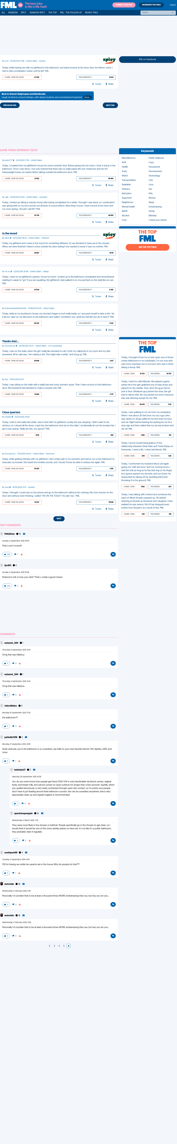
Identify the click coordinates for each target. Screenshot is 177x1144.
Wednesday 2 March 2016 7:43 (25, 820)
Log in (173, 5)
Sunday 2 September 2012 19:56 (15, 572)
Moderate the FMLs (151, 5)
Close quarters (11, 412)
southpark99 (11, 853)
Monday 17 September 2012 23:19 (16, 744)
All (3, 13)
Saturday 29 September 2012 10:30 (26, 777)
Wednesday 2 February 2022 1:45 (16, 891)
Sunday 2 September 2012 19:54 (15, 541)
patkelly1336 (11, 737)
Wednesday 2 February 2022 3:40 (16, 922)
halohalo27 (20, 770)
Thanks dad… (10, 341)
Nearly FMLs (91, 13)
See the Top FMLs (147, 247)
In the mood (9, 233)
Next (59, 519)
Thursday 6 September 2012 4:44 (16, 650)
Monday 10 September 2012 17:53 (16, 713)
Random (13, 13)
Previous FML (9, 105)
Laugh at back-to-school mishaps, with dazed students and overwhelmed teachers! (46, 96)
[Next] (49, 946)
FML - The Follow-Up (71, 13)
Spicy (23, 13)
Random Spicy (37, 13)
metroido (9, 884)
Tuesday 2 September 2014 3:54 (15, 860)
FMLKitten (9, 534)
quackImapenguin (23, 813)
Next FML (110, 105)
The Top (52, 13)
